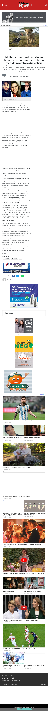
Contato (43, 684)
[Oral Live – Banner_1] (24, 17)
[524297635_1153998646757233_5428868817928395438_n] (24, 296)
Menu (6, 5)
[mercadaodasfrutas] (18, 381)
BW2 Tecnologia (16, 680)
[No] (46, 707)
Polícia (4, 75)
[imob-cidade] (24, 360)
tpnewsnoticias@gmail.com (12, 677)
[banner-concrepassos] (16, 268)
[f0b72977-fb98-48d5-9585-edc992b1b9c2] (24, 344)
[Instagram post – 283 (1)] (24, 327)
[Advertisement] (16, 121)
